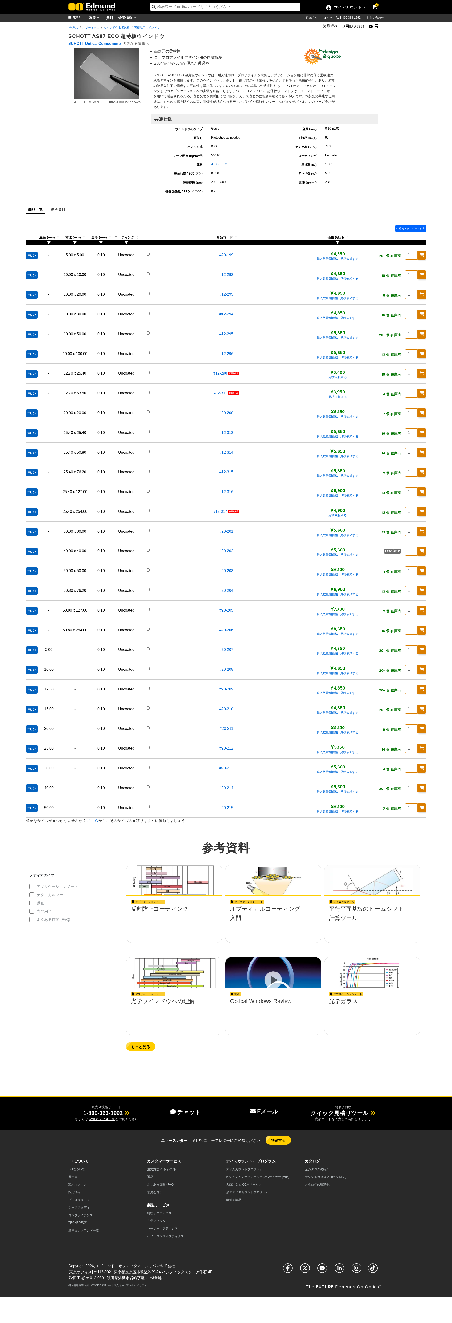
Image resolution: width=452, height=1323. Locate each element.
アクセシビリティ (136, 1285)
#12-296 (226, 354)
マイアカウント (348, 8)
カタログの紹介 (317, 1169)
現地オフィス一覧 (102, 1119)
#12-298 (220, 373)
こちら (92, 821)
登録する (278, 1140)
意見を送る (154, 1192)
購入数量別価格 (327, 259)
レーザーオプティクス (162, 1228)
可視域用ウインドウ (147, 27)
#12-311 (220, 393)
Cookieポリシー (101, 1285)
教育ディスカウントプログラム (247, 1192)
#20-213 (226, 768)
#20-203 (226, 571)
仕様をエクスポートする (410, 228)
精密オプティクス (159, 1213)
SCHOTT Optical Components (95, 43)
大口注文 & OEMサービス (244, 1184)
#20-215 (226, 808)
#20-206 (226, 630)
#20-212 (226, 748)
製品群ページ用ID (338, 26)
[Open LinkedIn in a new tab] (339, 1270)
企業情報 (125, 17)
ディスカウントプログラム (244, 1169)
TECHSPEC (77, 1223)
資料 (109, 17)
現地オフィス (77, 1184)
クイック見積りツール (340, 1113)
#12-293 (226, 294)
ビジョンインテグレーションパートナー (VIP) (257, 1177)
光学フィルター (158, 1221)
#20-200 (226, 413)
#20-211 (226, 729)
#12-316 (226, 492)
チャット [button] (189, 1112)
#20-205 (226, 610)
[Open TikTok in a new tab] (373, 1270)
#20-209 (226, 689)
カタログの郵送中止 (318, 1184)
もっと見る (140, 1046)
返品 (150, 1177)
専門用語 (44, 911)
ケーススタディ (79, 1207)
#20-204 (226, 590)
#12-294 (226, 314)
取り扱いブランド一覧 (83, 1230)
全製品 (73, 27)
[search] (225, 7)
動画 (40, 903)
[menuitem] (80, 17)
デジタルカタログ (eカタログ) (325, 1177)
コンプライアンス (80, 1215)
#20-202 (226, 551)
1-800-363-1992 (350, 17)
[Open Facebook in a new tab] (288, 1270)
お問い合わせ (375, 17)
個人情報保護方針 (78, 1285)
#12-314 (226, 452)
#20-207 (226, 650)
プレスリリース (79, 1200)
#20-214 (226, 788)
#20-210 (226, 709)
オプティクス (90, 27)
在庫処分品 (233, 373)
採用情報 (74, 1192)
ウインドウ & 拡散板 (117, 27)
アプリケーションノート (57, 887)
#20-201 (226, 531)
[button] (352, 17)
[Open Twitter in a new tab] (305, 1270)
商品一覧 (35, 209)
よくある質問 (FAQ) (53, 920)
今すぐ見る (174, 922)
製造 (93, 17)
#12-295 (226, 334)
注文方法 (119, 1285)
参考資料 (58, 209)
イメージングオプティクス (165, 1236)
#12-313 (226, 433)
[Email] (371, 26)
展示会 (72, 1177)
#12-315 (226, 472)
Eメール (267, 1111)
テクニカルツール (52, 895)
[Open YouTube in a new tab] (322, 1270)
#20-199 (226, 255)
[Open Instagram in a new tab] (356, 1270)
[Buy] (422, 255)
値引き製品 (233, 1200)
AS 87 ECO (219, 164)
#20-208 (226, 669)
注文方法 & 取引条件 (161, 1169)
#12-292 (226, 275)
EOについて (76, 1169)
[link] (377, 3)
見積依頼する (349, 259)
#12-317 (220, 512)
